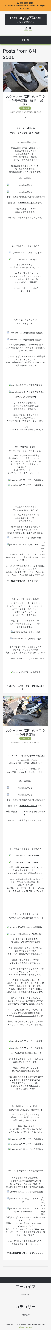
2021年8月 (25, 1295)
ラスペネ (34, 1086)
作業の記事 (25, 108)
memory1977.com (25, 17)
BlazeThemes (25, 1327)
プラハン (18, 1132)
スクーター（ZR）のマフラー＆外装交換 (25, 732)
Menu (25, 40)
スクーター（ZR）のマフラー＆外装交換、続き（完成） (25, 100)
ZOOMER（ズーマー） (18, 429)
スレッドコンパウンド (24, 1015)
